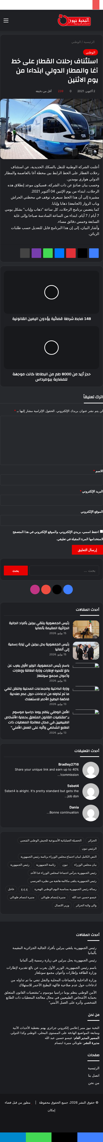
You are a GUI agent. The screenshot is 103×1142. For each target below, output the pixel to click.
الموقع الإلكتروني (92, 511)
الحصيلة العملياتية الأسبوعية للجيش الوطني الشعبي (50, 840)
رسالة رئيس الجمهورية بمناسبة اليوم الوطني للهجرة (65, 889)
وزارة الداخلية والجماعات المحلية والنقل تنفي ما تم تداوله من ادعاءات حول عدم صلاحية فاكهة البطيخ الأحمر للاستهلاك (36, 694)
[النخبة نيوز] (74, 20)
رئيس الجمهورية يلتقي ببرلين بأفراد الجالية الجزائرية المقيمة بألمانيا (39, 625)
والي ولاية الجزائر (86, 905)
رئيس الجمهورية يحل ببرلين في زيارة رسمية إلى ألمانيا (38, 647)
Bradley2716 (68, 764)
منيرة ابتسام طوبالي (22, 897)
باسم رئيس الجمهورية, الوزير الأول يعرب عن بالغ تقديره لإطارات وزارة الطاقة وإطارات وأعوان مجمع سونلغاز (38, 670)
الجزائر (92, 840)
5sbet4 (73, 786)
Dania (74, 807)
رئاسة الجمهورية (46, 864)
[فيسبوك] (94, 253)
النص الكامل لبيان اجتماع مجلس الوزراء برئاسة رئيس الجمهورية (59, 856)
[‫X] (82, 253)
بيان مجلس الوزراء (85, 864)
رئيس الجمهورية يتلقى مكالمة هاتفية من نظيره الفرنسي (63, 881)
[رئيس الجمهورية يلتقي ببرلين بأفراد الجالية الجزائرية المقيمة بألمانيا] (86, 629)
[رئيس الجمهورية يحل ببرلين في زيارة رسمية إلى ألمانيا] (86, 651)
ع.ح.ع (24, 889)
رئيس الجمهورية (19, 864)
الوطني (76, 42)
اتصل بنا (93, 1075)
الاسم (98, 471)
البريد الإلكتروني (91, 491)
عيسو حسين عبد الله (84, 897)
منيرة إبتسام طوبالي (53, 897)
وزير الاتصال (62, 905)
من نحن (93, 1083)
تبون (65, 864)
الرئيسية (90, 42)
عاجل (11, 889)
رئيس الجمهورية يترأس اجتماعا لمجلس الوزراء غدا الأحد (63, 873)
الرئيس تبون (89, 848)
